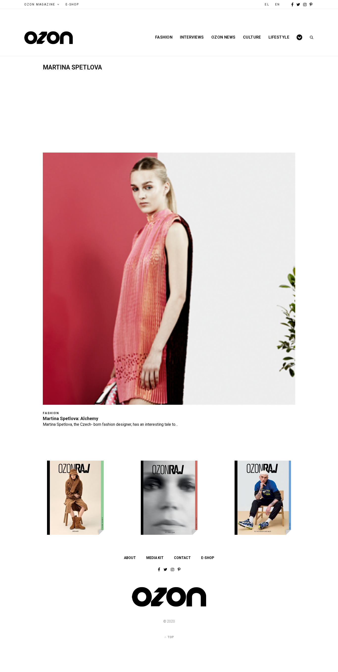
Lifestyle (278, 37)
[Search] (310, 37)
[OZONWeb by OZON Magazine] (48, 38)
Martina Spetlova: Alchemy (70, 418)
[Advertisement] (169, 108)
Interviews (192, 37)
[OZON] (169, 606)
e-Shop (72, 4)
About (130, 558)
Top (170, 637)
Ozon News (223, 37)
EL (267, 4)
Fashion (163, 37)
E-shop (207, 558)
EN (277, 4)
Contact (182, 558)
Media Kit (155, 558)
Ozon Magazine (39, 4)
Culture (252, 37)
